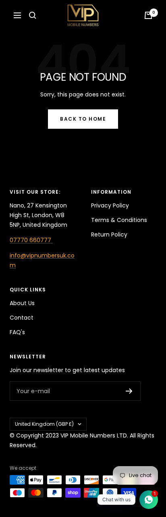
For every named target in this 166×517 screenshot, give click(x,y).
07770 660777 (31, 240)
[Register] (129, 391)
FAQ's (17, 332)
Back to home (83, 118)
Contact (21, 318)
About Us (22, 303)
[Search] (32, 15)
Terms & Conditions (119, 220)
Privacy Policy (110, 205)
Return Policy (109, 234)
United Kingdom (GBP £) (44, 424)
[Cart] (148, 15)
